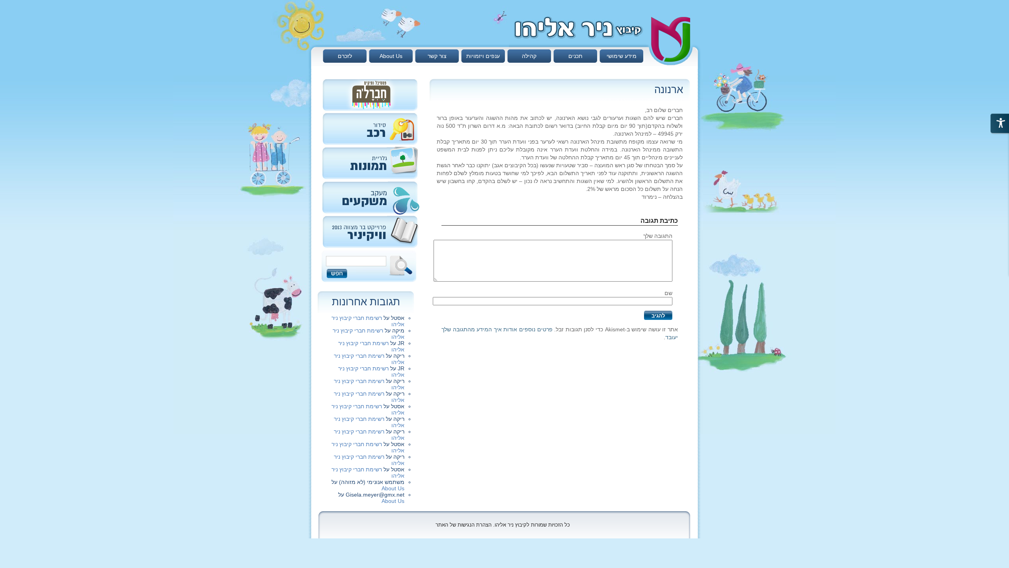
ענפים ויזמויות (483, 56)
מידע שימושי (622, 56)
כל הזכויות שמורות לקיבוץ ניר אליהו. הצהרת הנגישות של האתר (503, 525)
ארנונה (668, 89)
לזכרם (345, 56)
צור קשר (437, 56)
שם (668, 293)
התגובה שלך (657, 236)
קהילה (529, 56)
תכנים (575, 56)
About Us (391, 56)
